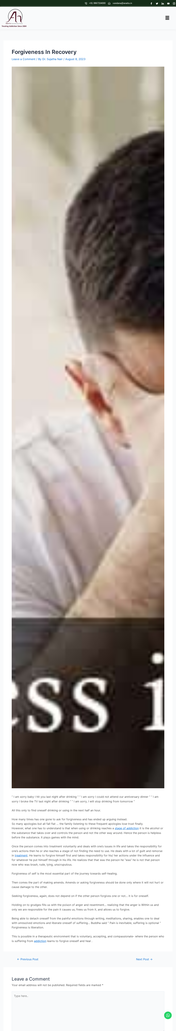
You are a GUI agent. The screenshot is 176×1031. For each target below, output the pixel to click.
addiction (40, 941)
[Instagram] (173, 3)
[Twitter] (156, 3)
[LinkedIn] (162, 3)
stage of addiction (127, 828)
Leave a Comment (23, 59)
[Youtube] (167, 3)
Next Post (144, 959)
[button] (167, 18)
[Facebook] (150, 3)
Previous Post (27, 959)
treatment (21, 855)
